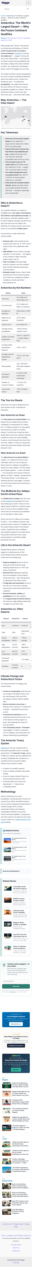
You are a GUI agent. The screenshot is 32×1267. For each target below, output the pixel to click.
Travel (4, 1139)
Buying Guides (7, 1181)
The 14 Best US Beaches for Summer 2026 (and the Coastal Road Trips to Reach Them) (20, 1169)
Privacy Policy (13, 992)
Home (3, 16)
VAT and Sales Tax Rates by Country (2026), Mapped (20, 1110)
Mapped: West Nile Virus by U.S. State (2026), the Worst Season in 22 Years (21, 1093)
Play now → (16, 1069)
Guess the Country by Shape (16, 1060)
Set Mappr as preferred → (16, 1045)
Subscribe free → (16, 1024)
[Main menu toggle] (28, 3)
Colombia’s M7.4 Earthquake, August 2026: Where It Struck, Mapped (20, 1102)
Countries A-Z (7, 1224)
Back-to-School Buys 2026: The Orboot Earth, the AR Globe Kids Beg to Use (20, 1194)
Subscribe (16, 986)
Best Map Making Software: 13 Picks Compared (18, 1211)
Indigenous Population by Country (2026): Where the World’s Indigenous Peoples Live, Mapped (21, 1119)
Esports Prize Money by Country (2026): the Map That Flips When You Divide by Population (21, 1085)
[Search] (28, 9)
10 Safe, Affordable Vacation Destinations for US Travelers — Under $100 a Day (20, 1161)
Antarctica (18, 53)
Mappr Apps (18, 1224)
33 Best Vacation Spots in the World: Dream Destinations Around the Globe (20, 1144)
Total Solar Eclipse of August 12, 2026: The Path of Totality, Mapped (20, 1127)
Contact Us (16, 1251)
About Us (16, 1248)
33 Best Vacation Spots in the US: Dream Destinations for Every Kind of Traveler (21, 1152)
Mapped (4, 38)
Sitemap (16, 1262)
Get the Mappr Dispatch (16, 1016)
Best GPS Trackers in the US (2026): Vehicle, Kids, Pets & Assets (20, 1203)
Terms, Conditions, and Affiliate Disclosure (16, 1235)
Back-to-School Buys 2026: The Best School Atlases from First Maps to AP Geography (20, 1186)
